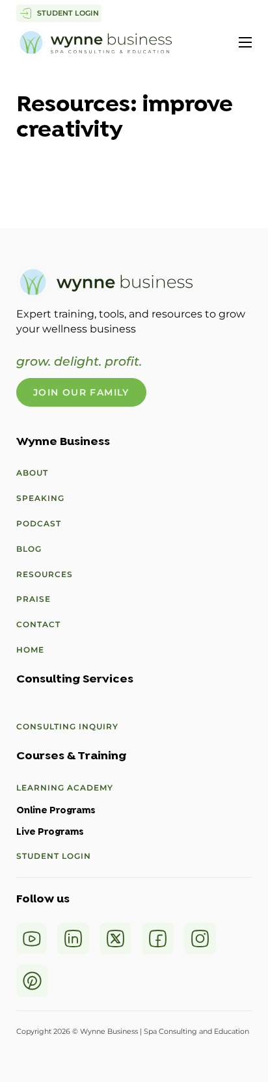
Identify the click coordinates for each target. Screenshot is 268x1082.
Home (30, 650)
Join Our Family (81, 392)
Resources (44, 574)
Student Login (53, 856)
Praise (33, 599)
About (32, 473)
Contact (38, 624)
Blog (29, 549)
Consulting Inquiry (67, 726)
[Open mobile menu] (245, 42)
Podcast (38, 523)
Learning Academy (64, 787)
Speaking (40, 498)
